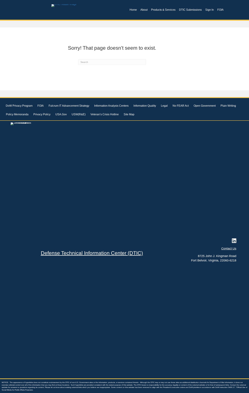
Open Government (205, 105)
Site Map (129, 114)
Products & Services (163, 9)
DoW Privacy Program (19, 105)
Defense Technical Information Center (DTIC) (92, 253)
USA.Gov (61, 114)
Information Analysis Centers (111, 105)
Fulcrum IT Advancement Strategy (69, 105)
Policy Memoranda (17, 114)
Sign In (209, 9)
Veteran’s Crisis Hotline (104, 114)
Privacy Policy (41, 114)
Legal (164, 105)
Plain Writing (228, 105)
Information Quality (144, 105)
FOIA (220, 9)
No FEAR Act (181, 105)
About (144, 9)
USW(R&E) (79, 114)
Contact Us (228, 248)
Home (133, 9)
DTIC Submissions (190, 9)
